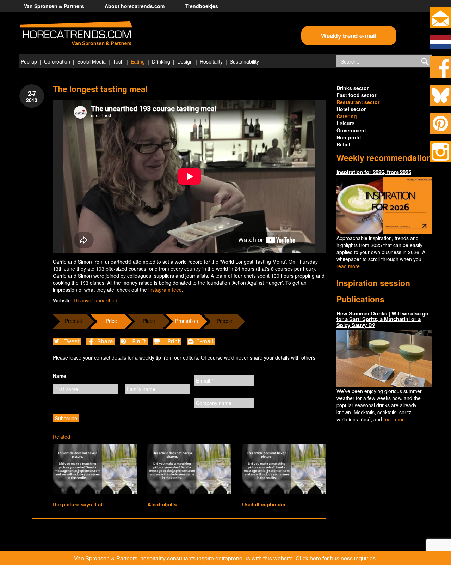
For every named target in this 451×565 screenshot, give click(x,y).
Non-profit (348, 137)
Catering (346, 116)
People (224, 320)
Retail (343, 144)
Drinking (161, 61)
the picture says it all (78, 504)
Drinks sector (352, 87)
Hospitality (211, 61)
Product (73, 320)
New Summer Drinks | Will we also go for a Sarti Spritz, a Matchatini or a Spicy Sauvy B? (382, 319)
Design (185, 61)
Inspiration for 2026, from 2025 (373, 172)
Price (111, 320)
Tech (118, 61)
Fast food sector (356, 94)
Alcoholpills (162, 504)
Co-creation (57, 61)
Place (149, 320)
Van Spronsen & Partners (54, 6)
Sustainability (244, 61)
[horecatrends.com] (76, 34)
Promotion (186, 320)
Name (59, 376)
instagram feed (165, 289)
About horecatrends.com (135, 6)
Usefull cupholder (264, 504)
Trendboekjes (201, 6)
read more (348, 266)
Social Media (91, 61)
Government (351, 130)
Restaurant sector (357, 102)
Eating (138, 61)
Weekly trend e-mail (349, 35)
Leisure (345, 123)
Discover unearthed (95, 300)
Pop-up (29, 61)
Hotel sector (351, 109)
